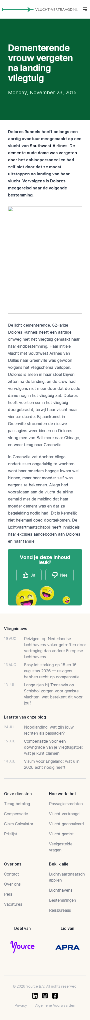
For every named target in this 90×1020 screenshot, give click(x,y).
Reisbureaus (60, 910)
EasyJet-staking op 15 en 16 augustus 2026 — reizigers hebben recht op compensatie (52, 670)
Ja (33, 575)
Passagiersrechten (66, 803)
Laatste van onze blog (25, 717)
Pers (8, 894)
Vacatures (13, 904)
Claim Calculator (18, 823)
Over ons (12, 884)
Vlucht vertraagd (64, 813)
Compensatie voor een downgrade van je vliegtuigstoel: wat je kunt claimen (53, 747)
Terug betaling (17, 803)
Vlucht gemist (61, 833)
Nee (64, 575)
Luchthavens (60, 890)
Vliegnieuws (15, 628)
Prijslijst (10, 833)
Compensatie (16, 813)
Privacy (21, 1005)
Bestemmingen (62, 900)
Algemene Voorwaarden (55, 1005)
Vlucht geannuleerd (66, 823)
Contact (11, 874)
